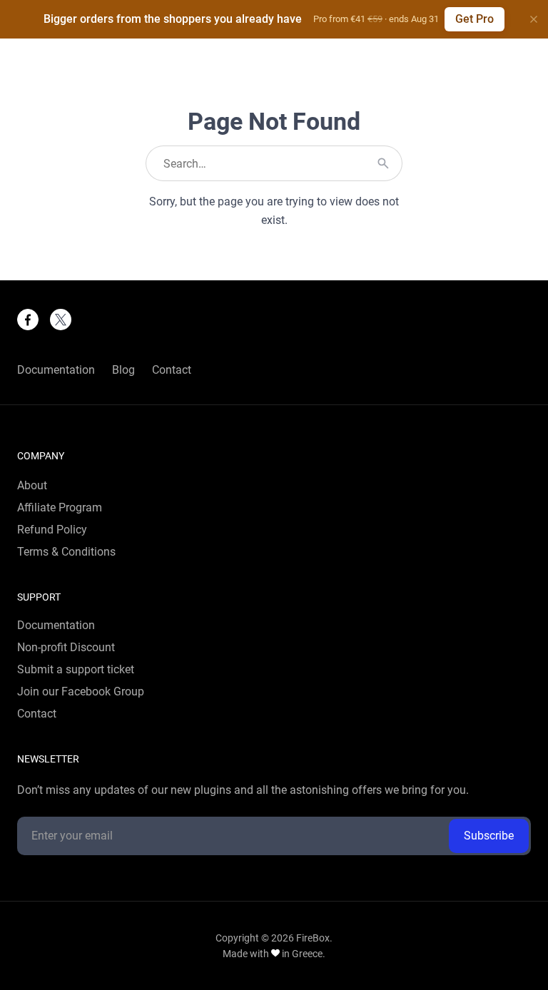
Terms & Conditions (66, 552)
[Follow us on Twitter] (60, 319)
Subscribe (489, 835)
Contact (171, 370)
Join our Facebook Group (80, 692)
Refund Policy (52, 530)
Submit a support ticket (75, 669)
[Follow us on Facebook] (28, 319)
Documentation (56, 370)
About (32, 485)
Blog (123, 370)
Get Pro (474, 19)
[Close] (534, 19)
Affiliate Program (59, 508)
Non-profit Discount (66, 647)
